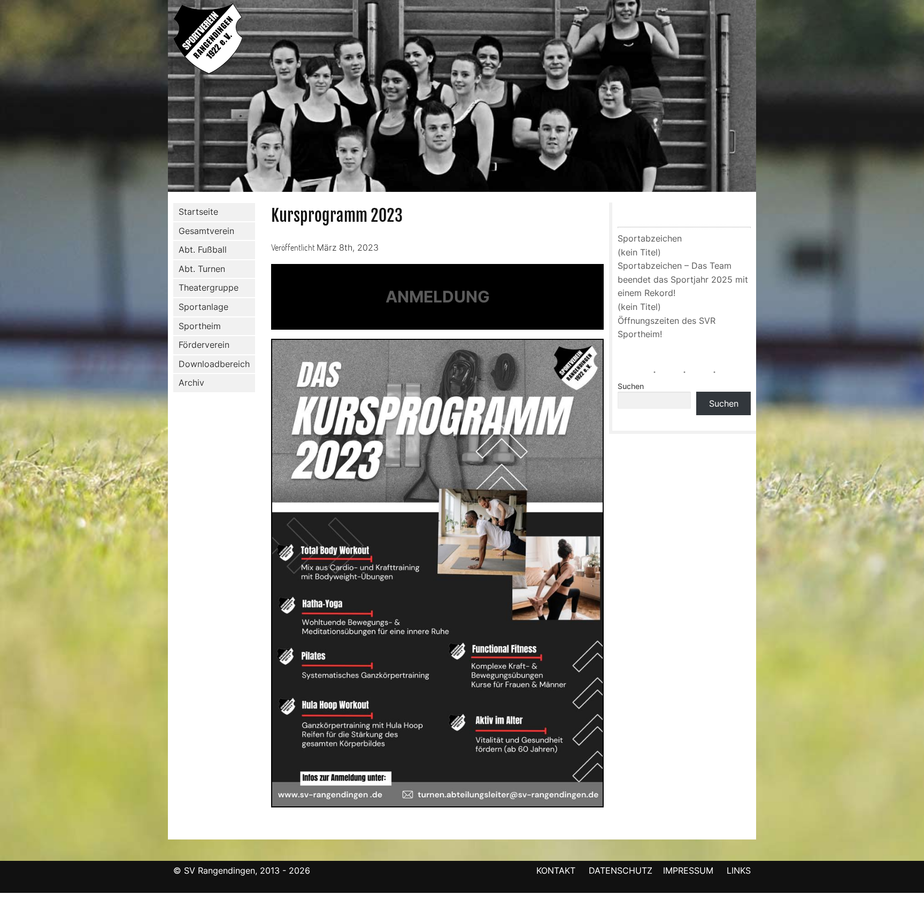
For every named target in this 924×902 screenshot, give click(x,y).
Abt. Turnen (202, 268)
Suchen (631, 386)
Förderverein (204, 344)
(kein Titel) (639, 252)
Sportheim (200, 326)
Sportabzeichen (650, 238)
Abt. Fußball (203, 249)
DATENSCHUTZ (620, 870)
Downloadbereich (214, 364)
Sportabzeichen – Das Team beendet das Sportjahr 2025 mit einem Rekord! (683, 279)
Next (767, 98)
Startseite (198, 211)
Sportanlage (203, 306)
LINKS (739, 870)
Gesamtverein (206, 231)
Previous (157, 98)
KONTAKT (555, 870)
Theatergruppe (208, 287)
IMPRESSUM (689, 870)
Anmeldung (438, 296)
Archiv (191, 382)
